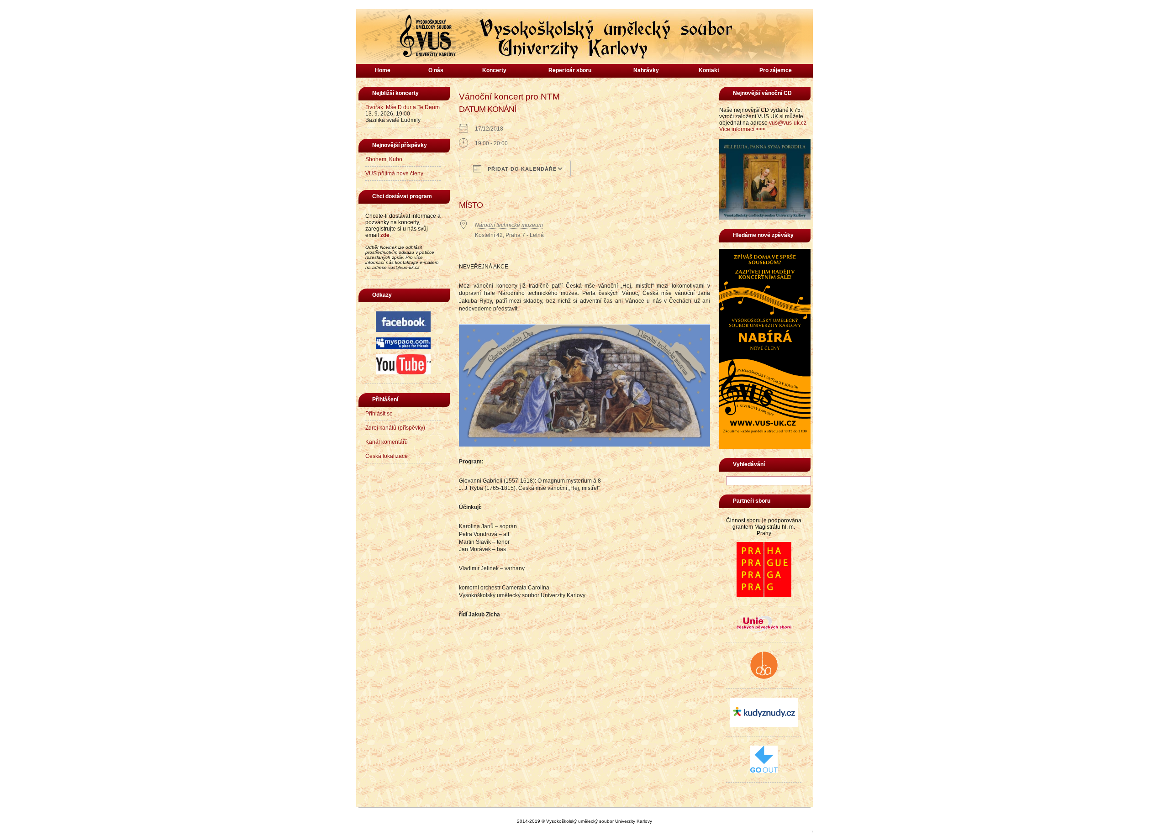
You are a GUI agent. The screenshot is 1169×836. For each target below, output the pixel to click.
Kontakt (709, 70)
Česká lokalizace (386, 456)
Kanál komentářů (386, 442)
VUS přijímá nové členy (394, 173)
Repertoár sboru (569, 70)
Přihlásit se (379, 413)
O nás (435, 70)
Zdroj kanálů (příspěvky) (395, 428)
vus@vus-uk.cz (787, 123)
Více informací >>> (742, 129)
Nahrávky (646, 70)
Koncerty (494, 70)
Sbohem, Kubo (383, 159)
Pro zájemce (775, 70)
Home (382, 70)
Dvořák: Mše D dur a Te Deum (402, 107)
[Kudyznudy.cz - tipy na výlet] (764, 725)
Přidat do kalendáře (521, 169)
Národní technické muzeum (509, 225)
